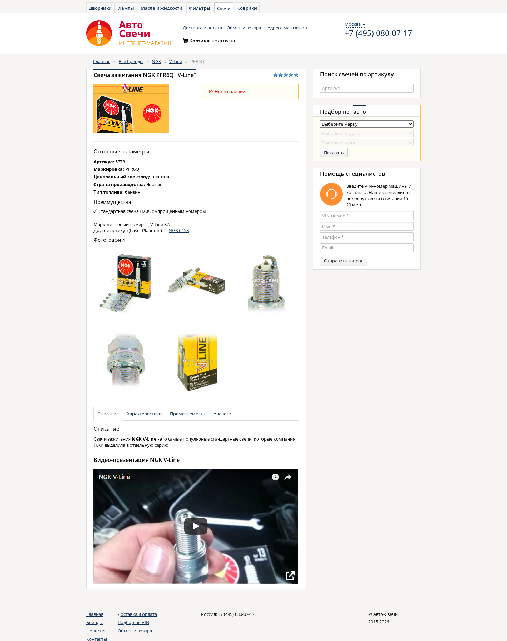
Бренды (94, 622)
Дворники (100, 8)
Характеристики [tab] (144, 414)
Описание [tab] (108, 414)
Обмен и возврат (245, 27)
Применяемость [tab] (187, 414)
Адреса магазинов (287, 27)
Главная (101, 61)
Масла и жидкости (161, 8)
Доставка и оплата (202, 27)
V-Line (175, 61)
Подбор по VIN (133, 622)
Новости (95, 631)
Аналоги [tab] (222, 414)
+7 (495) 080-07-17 (378, 33)
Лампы (126, 8)
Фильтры (199, 8)
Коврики (247, 8)
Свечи (224, 8)
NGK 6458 (179, 230)
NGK (156, 61)
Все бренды (131, 61)
